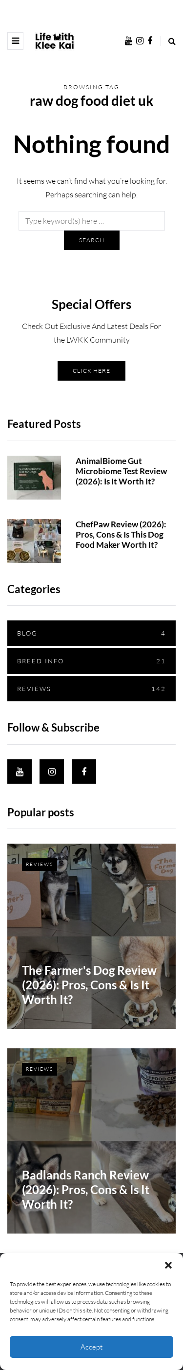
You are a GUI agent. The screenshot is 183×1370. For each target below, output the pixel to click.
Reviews (91, 689)
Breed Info (91, 661)
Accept (91, 1346)
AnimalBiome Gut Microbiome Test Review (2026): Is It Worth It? (121, 471)
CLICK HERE (91, 370)
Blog (91, 633)
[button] (168, 1265)
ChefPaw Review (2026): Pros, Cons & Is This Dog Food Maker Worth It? (121, 534)
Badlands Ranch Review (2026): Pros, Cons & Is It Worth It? (85, 1189)
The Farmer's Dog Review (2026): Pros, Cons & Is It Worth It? (89, 984)
